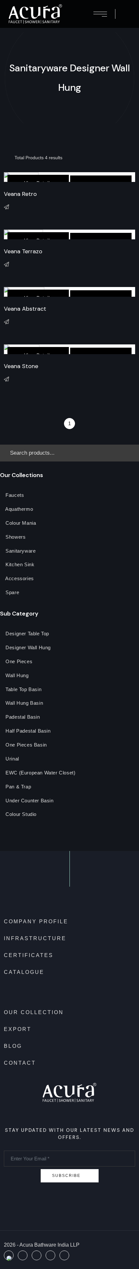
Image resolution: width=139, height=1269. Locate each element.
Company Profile (36, 921)
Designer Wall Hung (27, 647)
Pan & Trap (17, 786)
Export (17, 1029)
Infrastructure (35, 938)
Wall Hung (16, 675)
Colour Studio (20, 814)
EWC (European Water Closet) (40, 773)
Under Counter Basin (29, 800)
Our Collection (34, 1012)
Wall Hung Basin (23, 703)
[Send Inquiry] (6, 207)
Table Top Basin (23, 689)
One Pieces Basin (25, 745)
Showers (15, 537)
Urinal (11, 759)
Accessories (19, 578)
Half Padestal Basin (27, 731)
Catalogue (24, 972)
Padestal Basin (22, 717)
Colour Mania (20, 523)
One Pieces (18, 661)
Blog (13, 1046)
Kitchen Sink (19, 564)
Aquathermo (18, 509)
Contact (20, 1063)
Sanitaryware (20, 551)
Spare (11, 592)
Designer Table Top (26, 633)
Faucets (14, 495)
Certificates (28, 955)
